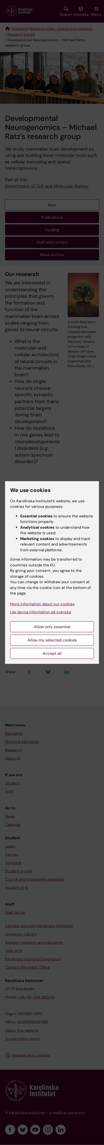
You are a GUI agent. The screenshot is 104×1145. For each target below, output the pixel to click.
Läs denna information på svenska (40, 612)
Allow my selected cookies (52, 640)
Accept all (52, 653)
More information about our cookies (42, 604)
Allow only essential (52, 626)
